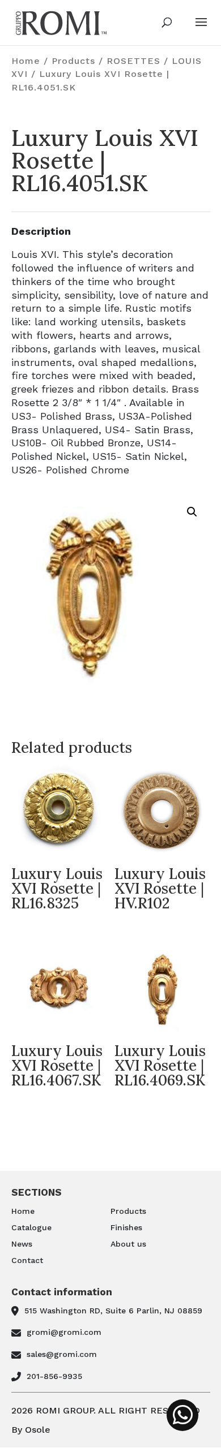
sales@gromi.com (62, 1354)
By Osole (30, 1429)
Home (25, 60)
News (21, 1243)
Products (73, 60)
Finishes (126, 1227)
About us (128, 1243)
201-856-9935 (54, 1376)
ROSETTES (133, 60)
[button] (192, 512)
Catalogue (31, 1227)
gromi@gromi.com (64, 1332)
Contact (27, 1260)
